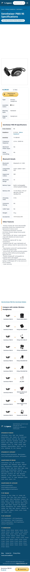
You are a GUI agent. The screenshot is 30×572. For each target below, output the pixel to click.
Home (2, 9)
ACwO (22, 446)
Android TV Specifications (7, 524)
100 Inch (17, 532)
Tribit (14, 435)
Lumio (10, 512)
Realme (8, 468)
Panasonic (20, 470)
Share (16, 89)
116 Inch (18, 537)
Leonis (20, 510)
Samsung (18, 448)
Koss (24, 466)
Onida (11, 499)
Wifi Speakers (23, 456)
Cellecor (11, 442)
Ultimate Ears (4, 435)
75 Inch (26, 537)
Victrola (23, 439)
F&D (19, 439)
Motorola (17, 501)
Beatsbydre (4, 446)
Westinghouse (9, 506)
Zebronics (9, 440)
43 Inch (20, 541)
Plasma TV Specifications (7, 522)
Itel (19, 504)
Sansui (19, 497)
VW (27, 508)
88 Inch (7, 545)
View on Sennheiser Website (13, 302)
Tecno (15, 468)
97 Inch (3, 546)
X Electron (23, 508)
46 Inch (12, 539)
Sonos (10, 435)
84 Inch (12, 545)
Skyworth (15, 504)
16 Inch (12, 532)
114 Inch (13, 537)
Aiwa (7, 442)
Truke (18, 472)
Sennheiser (19, 9)
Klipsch (20, 466)
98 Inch (7, 534)
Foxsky (20, 442)
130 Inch (3, 535)
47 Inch (20, 539)
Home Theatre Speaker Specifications (10, 456)
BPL (24, 495)
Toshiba (20, 495)
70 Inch (8, 530)
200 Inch (3, 530)
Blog (2, 553)
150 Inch (18, 535)
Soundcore (8, 439)
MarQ (19, 468)
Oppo (22, 468)
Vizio (11, 437)
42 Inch (16, 539)
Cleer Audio (4, 473)
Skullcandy (7, 448)
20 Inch (25, 543)
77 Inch (21, 532)
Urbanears (15, 466)
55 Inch (25, 539)
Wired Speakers (21, 454)
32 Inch (25, 530)
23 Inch (25, 541)
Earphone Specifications (7, 485)
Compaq (21, 440)
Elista (25, 440)
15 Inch (7, 541)
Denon (19, 464)
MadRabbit (4, 444)
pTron (2, 448)
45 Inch (20, 545)
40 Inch (21, 530)
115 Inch (8, 535)
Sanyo (25, 503)
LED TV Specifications (6, 518)
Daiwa (6, 504)
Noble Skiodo (17, 499)
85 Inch (8, 532)
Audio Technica (4, 462)
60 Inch (16, 530)
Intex (12, 497)
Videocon (24, 497)
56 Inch (16, 534)
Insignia (3, 506)
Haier (8, 497)
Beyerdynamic (8, 466)
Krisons (16, 442)
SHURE (24, 472)
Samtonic (3, 510)
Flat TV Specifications (19, 522)
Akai (2, 512)
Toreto (9, 444)
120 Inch (3, 532)
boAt (24, 442)
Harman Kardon (13, 470)
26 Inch (3, 543)
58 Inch (25, 534)
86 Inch (26, 532)
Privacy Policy (16, 553)
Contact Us (8, 553)
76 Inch (23, 535)
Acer (15, 506)
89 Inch (3, 537)
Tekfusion (24, 464)
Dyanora (3, 442)
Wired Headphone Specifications (9, 487)
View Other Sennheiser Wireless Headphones (13, 20)
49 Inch (3, 545)
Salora (7, 499)
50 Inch (16, 543)
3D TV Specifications (6, 520)
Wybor (10, 504)
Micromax (3, 497)
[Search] (24, 3)
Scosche (3, 439)
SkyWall (3, 508)
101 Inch (8, 537)
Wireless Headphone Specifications (9, 489)
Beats (2, 466)
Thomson (12, 501)
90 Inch (7, 546)
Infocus (3, 499)
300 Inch (13, 535)
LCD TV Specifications (17, 518)
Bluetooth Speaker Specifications (9, 454)
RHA (15, 472)
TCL (12, 444)
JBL (16, 439)
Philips (15, 444)
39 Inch (12, 543)
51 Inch (16, 541)
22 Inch (3, 539)
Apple (24, 444)
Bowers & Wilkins (12, 446)
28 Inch (7, 543)
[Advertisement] (15, 40)
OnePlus (3, 468)
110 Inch (25, 545)
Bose (13, 439)
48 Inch (20, 543)
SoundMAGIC (4, 464)
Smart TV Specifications (17, 520)
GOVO (18, 446)
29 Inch (12, 541)
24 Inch (7, 539)
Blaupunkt (3, 440)
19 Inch (16, 545)
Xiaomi (10, 479)
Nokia (26, 468)
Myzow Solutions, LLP (21, 563)
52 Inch (12, 534)
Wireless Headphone (10, 9)
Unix (14, 448)
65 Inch (12, 530)
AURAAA (19, 506)
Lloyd (15, 497)
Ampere (15, 437)
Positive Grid (23, 437)
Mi (11, 448)
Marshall (21, 435)
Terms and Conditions (7, 555)
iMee (14, 508)
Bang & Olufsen (5, 437)
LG (25, 446)
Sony (17, 435)
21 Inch (3, 541)
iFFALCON (17, 503)
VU (17, 495)
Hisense (20, 444)
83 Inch (20, 534)
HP (7, 475)
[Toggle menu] (27, 3)
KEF (18, 437)
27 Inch (22, 537)
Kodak (12, 503)
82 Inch (3, 534)
